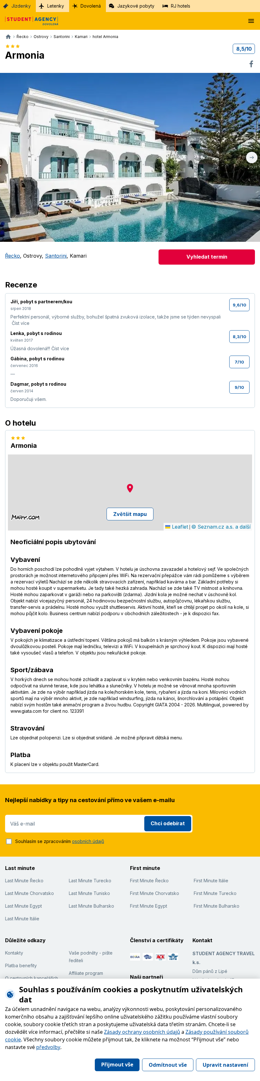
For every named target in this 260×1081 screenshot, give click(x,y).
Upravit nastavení (225, 1064)
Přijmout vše (117, 1064)
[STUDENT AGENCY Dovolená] (29, 20)
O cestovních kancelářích (31, 978)
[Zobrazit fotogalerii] (130, 157)
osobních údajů (88, 841)
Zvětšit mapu (130, 514)
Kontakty (14, 953)
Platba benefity (21, 965)
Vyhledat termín (206, 257)
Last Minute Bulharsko (91, 906)
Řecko (12, 256)
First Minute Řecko (149, 880)
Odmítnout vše (168, 1064)
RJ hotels (180, 6)
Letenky (55, 6)
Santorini (56, 256)
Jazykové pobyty (135, 6)
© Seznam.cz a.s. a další (220, 527)
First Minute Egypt (148, 906)
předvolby (48, 1047)
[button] (130, 488)
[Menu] (251, 21)
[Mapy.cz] (25, 517)
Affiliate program (86, 973)
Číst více (20, 323)
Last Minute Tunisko (89, 893)
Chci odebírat (168, 823)
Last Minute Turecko (90, 880)
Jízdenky (21, 6)
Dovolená (91, 6)
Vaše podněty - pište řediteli (91, 956)
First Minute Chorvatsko (154, 893)
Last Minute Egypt (23, 906)
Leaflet (179, 527)
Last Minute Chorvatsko (29, 893)
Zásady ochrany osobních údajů (142, 1031)
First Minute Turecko (215, 893)
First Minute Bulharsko (216, 906)
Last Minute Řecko (24, 880)
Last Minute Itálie (22, 918)
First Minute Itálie (211, 880)
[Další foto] (252, 157)
